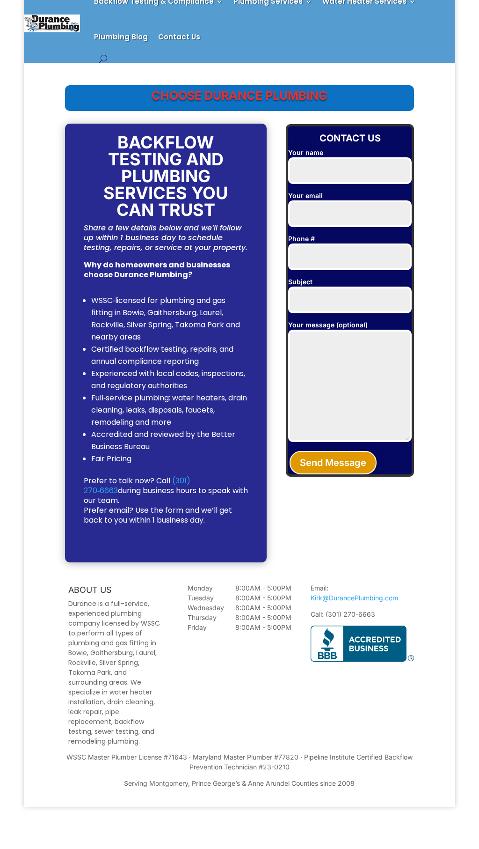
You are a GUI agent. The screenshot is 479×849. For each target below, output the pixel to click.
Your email (305, 195)
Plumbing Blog (121, 37)
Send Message (333, 462)
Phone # (301, 239)
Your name (305, 152)
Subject (300, 282)
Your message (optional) (328, 325)
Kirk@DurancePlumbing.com (354, 598)
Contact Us (179, 37)
